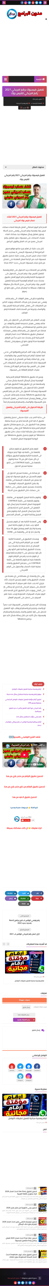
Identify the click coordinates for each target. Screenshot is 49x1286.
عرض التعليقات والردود (23, 1019)
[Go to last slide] (8, 944)
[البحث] (4, 2)
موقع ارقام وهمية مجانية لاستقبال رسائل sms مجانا (24, 694)
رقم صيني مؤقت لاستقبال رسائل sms (28, 716)
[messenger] (40, 2)
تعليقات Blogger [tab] (24, 1000)
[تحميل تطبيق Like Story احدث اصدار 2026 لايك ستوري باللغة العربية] (43, 1191)
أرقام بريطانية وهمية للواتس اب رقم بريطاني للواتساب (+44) (23, 723)
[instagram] (25, 2)
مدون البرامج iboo (13, 1278)
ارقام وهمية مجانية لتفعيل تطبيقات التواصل (26, 689)
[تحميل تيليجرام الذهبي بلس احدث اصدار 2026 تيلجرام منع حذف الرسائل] (43, 1221)
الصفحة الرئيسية (37, 103)
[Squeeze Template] (39, 1278)
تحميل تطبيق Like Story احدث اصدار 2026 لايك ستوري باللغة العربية (21, 1192)
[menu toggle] (45, 2)
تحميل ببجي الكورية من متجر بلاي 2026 (21, 1207)
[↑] (24, 1273)
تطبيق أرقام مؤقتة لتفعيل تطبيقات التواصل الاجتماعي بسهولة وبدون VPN (23, 701)
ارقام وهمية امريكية (22, 103)
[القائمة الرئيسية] (5, 79)
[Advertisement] (24, 47)
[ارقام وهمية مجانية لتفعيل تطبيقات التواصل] (24, 1105)
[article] (24, 919)
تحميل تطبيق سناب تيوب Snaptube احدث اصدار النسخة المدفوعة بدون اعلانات (21, 1256)
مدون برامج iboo (40, 1122)
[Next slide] (4, 944)
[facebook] (22, 2)
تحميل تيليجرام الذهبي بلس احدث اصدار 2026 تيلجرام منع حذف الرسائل (19, 1223)
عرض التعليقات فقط (23, 1014)
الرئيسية (39, 79)
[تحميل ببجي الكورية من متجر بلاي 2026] (43, 1207)
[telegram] (36, 2)
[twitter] (29, 2)
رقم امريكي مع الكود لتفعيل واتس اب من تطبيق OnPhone (25, 710)
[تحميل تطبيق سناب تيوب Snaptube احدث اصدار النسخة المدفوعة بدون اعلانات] (43, 1254)
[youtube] (33, 2)
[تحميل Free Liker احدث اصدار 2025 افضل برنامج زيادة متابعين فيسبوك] (43, 1238)
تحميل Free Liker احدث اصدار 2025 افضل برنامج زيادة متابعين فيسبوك (21, 1239)
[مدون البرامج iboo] (24, 14)
